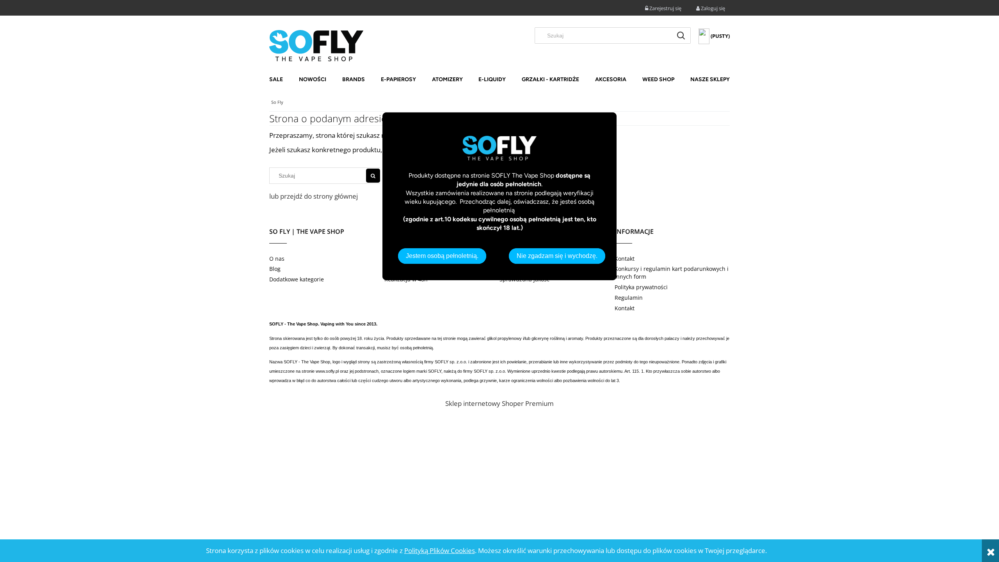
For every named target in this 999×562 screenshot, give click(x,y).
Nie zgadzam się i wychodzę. (557, 256)
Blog (275, 268)
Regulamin (629, 297)
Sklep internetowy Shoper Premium (499, 403)
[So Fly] (316, 44)
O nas (276, 258)
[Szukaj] (681, 35)
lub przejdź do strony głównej (313, 196)
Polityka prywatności (641, 287)
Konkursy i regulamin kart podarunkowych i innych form (672, 272)
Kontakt (625, 258)
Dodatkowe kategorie (296, 279)
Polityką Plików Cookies (439, 550)
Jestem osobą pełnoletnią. (442, 256)
